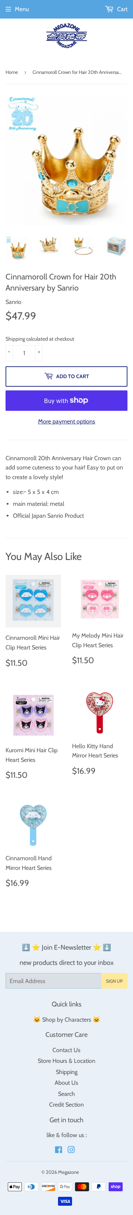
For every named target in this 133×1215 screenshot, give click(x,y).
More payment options (66, 421)
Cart (121, 9)
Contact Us (66, 1050)
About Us (66, 1082)
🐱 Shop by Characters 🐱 (66, 1019)
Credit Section (66, 1104)
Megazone (68, 1172)
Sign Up (114, 981)
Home (12, 72)
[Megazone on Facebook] (58, 1150)
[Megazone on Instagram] (71, 1150)
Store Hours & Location (66, 1060)
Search (66, 1093)
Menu (22, 9)
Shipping (67, 1071)
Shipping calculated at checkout (40, 338)
